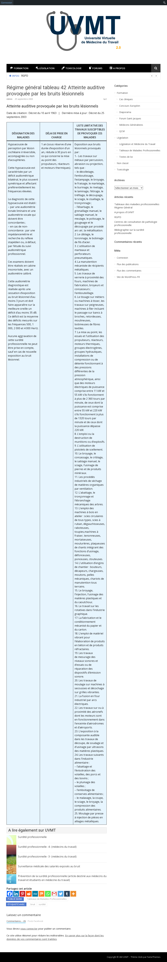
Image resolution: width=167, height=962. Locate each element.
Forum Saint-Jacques (130, 118)
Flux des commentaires (129, 270)
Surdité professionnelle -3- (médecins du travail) (47, 856)
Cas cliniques (126, 99)
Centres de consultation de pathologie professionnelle (135, 223)
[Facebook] (10, 894)
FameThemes (153, 956)
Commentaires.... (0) (16, 921)
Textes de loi (126, 156)
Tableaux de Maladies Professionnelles (47, 898)
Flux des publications (128, 264)
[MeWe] (35, 894)
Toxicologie (123, 169)
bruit (32, 904)
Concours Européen (129, 105)
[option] (89, 76)
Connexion (6, 2)
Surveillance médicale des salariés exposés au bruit (49, 866)
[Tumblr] (67, 894)
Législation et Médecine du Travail (137, 144)
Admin (9, 99)
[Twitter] (60, 894)
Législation (122, 137)
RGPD (24, 75)
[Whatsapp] (48, 894)
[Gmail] (54, 894)
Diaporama (125, 112)
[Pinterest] (22, 894)
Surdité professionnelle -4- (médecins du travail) (47, 847)
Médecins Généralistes (131, 124)
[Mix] (41, 894)
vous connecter (29, 928)
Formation (122, 92)
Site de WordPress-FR (128, 277)
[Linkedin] (16, 894)
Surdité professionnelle (32, 837)
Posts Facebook (35, 921)
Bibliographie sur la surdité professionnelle (129, 231)
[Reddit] (29, 894)
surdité (42, 904)
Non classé (123, 163)
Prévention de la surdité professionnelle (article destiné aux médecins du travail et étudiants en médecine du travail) (62, 878)
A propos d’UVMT (124, 212)
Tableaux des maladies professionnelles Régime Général (136, 206)
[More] (73, 894)
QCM (122, 131)
